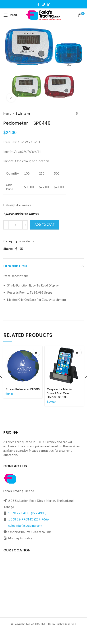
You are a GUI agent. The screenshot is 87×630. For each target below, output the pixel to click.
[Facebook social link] (38, 4)
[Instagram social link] (43, 4)
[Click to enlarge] (11, 97)
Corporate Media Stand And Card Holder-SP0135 (59, 393)
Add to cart (45, 224)
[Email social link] (21, 249)
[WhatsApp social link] (48, 4)
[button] (36, 352)
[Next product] (81, 114)
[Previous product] (72, 114)
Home (7, 113)
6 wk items (23, 113)
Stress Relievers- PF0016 (23, 389)
